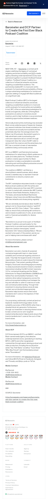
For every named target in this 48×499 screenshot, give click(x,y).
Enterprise (27, 453)
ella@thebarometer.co (13, 375)
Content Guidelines (12, 485)
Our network (9, 451)
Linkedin (26, 464)
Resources (9, 472)
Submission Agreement (9, 488)
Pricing (7, 467)
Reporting (8, 456)
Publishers (8, 469)
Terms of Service (11, 480)
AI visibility (8, 453)
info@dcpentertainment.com (16, 242)
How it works (9, 448)
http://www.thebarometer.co (15, 325)
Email (25, 467)
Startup (26, 451)
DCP (33, 73)
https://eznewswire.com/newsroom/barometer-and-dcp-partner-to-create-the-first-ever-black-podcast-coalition (22, 399)
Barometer (9, 43)
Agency (26, 448)
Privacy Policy (10, 482)
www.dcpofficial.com (32, 357)
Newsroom (9, 464)
